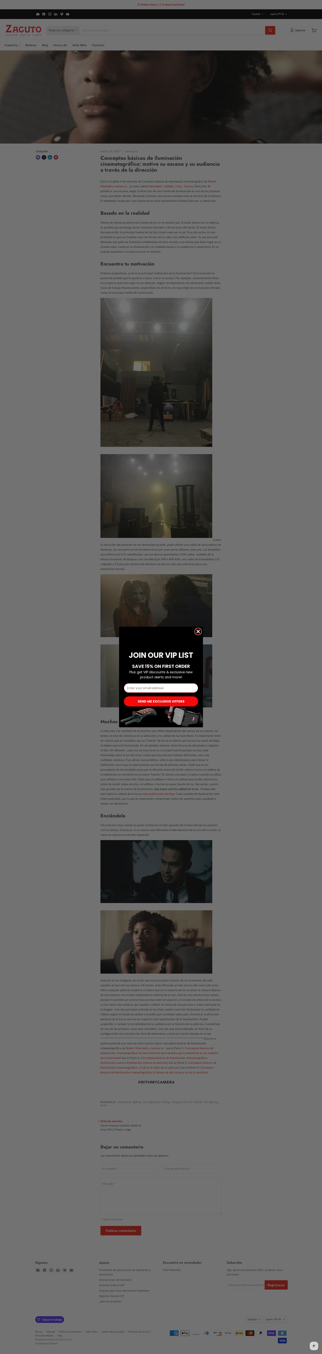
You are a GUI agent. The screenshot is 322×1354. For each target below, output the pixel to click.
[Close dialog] (198, 631)
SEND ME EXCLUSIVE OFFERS (161, 701)
